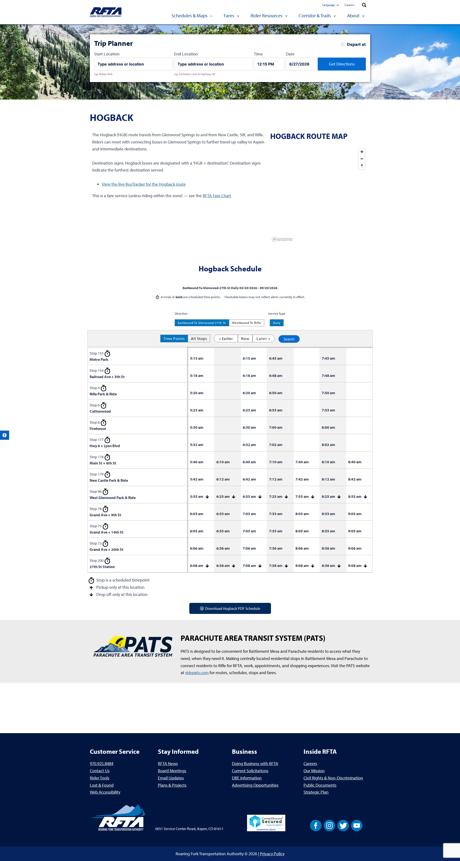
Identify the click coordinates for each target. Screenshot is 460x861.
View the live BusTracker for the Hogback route (144, 184)
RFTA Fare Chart (217, 195)
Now (245, 338)
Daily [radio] (277, 323)
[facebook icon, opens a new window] (316, 825)
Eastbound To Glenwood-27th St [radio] (202, 323)
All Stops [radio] (199, 338)
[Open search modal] (364, 5)
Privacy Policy (272, 853)
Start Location (107, 54)
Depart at (356, 44)
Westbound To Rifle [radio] (246, 323)
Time (258, 54)
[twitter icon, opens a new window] (343, 825)
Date (290, 54)
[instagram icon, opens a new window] (329, 825)
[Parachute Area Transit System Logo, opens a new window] (133, 646)
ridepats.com (197, 672)
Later (262, 338)
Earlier (227, 338)
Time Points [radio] (174, 338)
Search (289, 339)
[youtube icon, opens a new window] (356, 825)
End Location (186, 54)
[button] (4, 435)
